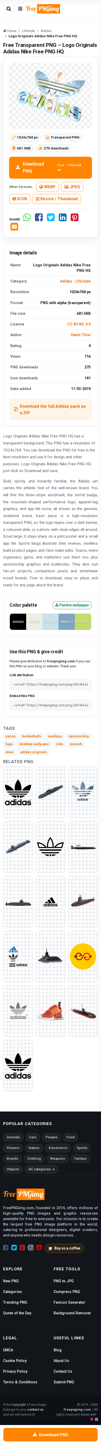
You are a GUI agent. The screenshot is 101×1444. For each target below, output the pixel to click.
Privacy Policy (15, 1371)
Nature (33, 1148)
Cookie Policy (15, 1361)
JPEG (74, 186)
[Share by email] (14, 229)
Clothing (34, 1158)
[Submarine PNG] (50, 792)
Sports (82, 1148)
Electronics (58, 1148)
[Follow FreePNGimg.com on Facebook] (6, 1247)
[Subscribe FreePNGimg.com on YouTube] (39, 1247)
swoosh (76, 744)
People (51, 1137)
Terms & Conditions (20, 1382)
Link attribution (21, 675)
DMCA (8, 1350)
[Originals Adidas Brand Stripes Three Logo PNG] (50, 901)
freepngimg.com (77, 1409)
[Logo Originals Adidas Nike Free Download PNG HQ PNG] (18, 792)
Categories (12, 1292)
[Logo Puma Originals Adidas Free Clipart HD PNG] (18, 1011)
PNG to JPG (64, 1281)
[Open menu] (20, 9)
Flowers (13, 1148)
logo (9, 744)
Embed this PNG (22, 696)
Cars (32, 1137)
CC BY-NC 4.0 (79, 324)
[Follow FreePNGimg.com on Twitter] (14, 1247)
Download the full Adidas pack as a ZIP (53, 409)
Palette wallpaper (74, 605)
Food (71, 1137)
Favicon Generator (69, 1302)
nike (59, 744)
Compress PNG (67, 1292)
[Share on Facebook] (39, 219)
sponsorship (79, 736)
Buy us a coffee (67, 1248)
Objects (13, 1169)
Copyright (18, 1405)
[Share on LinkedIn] (62, 219)
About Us (61, 1361)
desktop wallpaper (34, 744)
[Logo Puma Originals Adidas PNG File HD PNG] (50, 847)
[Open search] (9, 9)
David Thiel (81, 335)
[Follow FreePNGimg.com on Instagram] (30, 1247)
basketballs (31, 736)
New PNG (11, 1281)
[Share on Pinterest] (74, 219)
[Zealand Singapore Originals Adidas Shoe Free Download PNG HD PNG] (50, 1011)
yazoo (10, 736)
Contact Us (63, 1371)
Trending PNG (15, 1302)
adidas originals (33, 752)
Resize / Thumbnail (58, 198)
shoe (9, 752)
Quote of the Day (17, 1313)
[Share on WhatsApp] (27, 219)
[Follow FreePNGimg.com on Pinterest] (22, 1247)
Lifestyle (83, 281)
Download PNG (52, 167)
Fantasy (80, 1158)
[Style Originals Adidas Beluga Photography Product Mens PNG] (83, 956)
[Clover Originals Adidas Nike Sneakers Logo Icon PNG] (83, 792)
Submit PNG (64, 1382)
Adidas (66, 281)
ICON (21, 198)
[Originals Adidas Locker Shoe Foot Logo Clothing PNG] (18, 1066)
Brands (12, 1158)
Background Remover (72, 1313)
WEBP (49, 186)
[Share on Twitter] (51, 219)
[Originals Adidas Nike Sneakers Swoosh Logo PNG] (18, 956)
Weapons (57, 1158)
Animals (13, 1137)
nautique (55, 736)
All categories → (41, 1169)
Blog (58, 1350)
